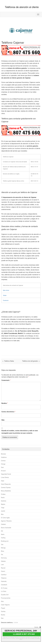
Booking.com (5, 541)
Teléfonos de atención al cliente (22, 7)
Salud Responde (6, 484)
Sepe (2, 481)
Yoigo (2, 507)
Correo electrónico (8, 412)
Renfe (2, 497)
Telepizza (3, 578)
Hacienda (3, 581)
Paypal (3, 608)
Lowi (2, 564)
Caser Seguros (5, 605)
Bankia (3, 615)
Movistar (3, 454)
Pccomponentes (5, 598)
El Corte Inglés (5, 518)
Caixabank (4, 585)
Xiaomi (3, 571)
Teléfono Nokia (8, 361)
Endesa (3, 494)
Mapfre (3, 504)
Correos (3, 461)
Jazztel (3, 511)
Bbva (2, 551)
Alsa (2, 601)
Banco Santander (6, 528)
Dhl (2, 531)
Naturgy (3, 548)
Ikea (2, 618)
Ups (2, 544)
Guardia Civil (4, 595)
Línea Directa (5, 477)
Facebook (5, 300)
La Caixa (3, 591)
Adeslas (3, 561)
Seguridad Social (6, 474)
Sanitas (3, 611)
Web (2, 420)
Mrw (2, 514)
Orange (3, 464)
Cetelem (3, 524)
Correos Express (5, 487)
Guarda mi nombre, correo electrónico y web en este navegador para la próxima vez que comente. (19, 431)
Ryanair (3, 568)
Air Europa (4, 588)
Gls (2, 554)
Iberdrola (3, 501)
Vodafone (4, 457)
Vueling (3, 538)
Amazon (3, 471)
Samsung (4, 558)
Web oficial (6, 290)
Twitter (5, 295)
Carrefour (3, 575)
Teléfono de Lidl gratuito (31, 361)
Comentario (5, 380)
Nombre (4, 403)
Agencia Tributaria (6, 521)
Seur (2, 467)
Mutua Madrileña (6, 491)
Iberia (2, 534)
